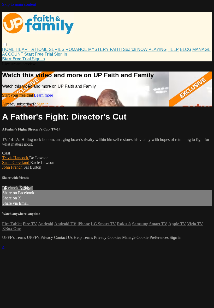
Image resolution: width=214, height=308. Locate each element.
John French (12, 167)
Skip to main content (19, 4)
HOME (9, 49)
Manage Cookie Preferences (146, 237)
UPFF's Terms (14, 237)
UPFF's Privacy (40, 237)
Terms (88, 237)
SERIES (57, 49)
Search (130, 49)
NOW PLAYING (152, 49)
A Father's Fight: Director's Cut (25, 129)
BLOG (185, 49)
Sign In (38, 59)
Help (78, 237)
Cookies (115, 237)
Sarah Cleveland (16, 162)
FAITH (116, 49)
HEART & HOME (32, 49)
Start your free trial (18, 95)
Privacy (101, 237)
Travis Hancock (15, 158)
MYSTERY (99, 49)
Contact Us (63, 237)
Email (28, 188)
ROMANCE (77, 49)
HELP (173, 49)
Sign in (60, 54)
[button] (5, 44)
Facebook (10, 188)
